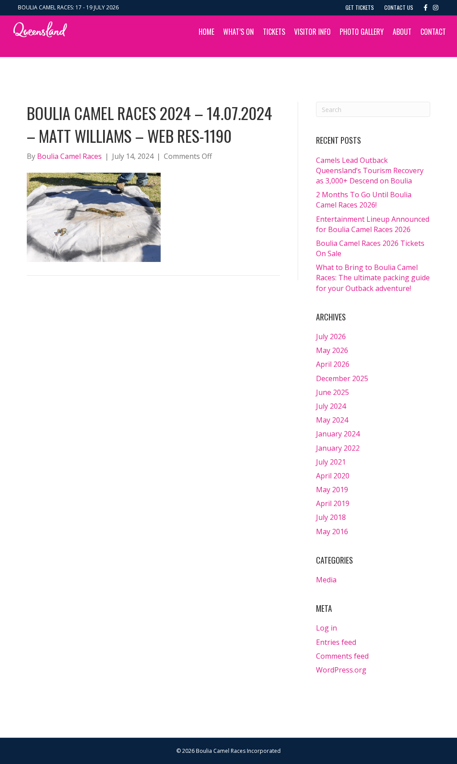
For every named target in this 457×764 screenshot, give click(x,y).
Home (206, 31)
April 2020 (332, 476)
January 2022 (338, 448)
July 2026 (331, 336)
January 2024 (338, 434)
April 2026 (332, 364)
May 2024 (332, 420)
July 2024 (331, 406)
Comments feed (342, 656)
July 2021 (331, 462)
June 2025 (332, 392)
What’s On (238, 31)
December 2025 (342, 378)
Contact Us (398, 7)
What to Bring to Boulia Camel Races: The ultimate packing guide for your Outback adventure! (373, 277)
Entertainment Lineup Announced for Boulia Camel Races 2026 (372, 224)
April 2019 (332, 503)
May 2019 (332, 489)
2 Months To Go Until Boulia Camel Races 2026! (363, 200)
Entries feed (336, 642)
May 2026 (332, 350)
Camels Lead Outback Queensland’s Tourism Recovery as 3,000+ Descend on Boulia (370, 170)
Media (326, 580)
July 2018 (331, 517)
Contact (433, 31)
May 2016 (332, 531)
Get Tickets (359, 7)
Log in (326, 628)
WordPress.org (341, 670)
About (402, 31)
